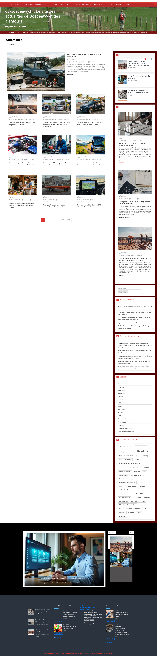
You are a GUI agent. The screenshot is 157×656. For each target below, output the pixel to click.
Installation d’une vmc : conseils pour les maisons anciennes (70, 614)
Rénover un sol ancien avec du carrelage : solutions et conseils (132, 32)
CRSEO (94, 607)
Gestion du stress (137, 475)
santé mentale (135, 501)
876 (58, 637)
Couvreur (137, 459)
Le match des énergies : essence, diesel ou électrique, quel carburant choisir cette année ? (56, 125)
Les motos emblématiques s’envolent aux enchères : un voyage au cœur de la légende (122, 630)
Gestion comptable (123, 475)
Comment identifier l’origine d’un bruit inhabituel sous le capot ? (56, 164)
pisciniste (139, 493)
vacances (122, 512)
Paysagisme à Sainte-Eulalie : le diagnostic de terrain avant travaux (41, 32)
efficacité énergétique (134, 467)
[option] (41, 32)
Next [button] (131, 533)
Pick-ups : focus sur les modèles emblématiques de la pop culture (54, 206)
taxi (120, 508)
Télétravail (147, 508)
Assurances (121, 387)
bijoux (137, 455)
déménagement (122, 467)
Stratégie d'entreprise (127, 505)
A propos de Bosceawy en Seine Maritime (31, 4)
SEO (144, 501)
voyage (131, 512)
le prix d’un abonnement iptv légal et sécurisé (132, 323)
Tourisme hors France (125, 428)
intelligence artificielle (127, 482)
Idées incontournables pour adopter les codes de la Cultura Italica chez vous (64, 578)
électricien (122, 516)
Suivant (69, 219)
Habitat (70, 4)
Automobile (70, 74)
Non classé (121, 409)
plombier (147, 497)
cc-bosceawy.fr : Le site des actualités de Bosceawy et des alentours (32, 16)
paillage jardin (122, 493)
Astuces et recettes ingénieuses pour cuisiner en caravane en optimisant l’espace (21, 205)
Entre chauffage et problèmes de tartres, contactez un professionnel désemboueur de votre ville (135, 345)
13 (63, 219)
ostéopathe (139, 489)
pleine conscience (124, 497)
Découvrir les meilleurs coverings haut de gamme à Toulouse (22, 124)
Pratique (53, 4)
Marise (73, 59)
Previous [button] (112, 533)
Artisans (121, 161)
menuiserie (142, 486)
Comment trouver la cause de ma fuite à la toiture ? (121, 614)
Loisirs (118, 4)
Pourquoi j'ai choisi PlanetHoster (89, 611)
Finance (120, 396)
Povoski (16, 116)
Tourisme (109, 4)
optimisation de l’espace (126, 490)
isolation (121, 486)
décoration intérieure (129, 463)
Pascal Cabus (51, 157)
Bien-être (142, 451)
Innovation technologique (126, 479)
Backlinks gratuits (85, 607)
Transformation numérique (132, 508)
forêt (144, 471)
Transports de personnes (126, 431)
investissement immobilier (144, 482)
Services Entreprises (83, 4)
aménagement (141, 447)
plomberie (137, 497)
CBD (120, 459)
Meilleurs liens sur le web (88, 606)
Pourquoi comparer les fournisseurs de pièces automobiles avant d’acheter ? (22, 164)
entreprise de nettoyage (124, 471)
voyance (139, 512)
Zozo (15, 157)
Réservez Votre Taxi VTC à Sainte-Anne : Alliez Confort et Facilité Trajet (90, 124)
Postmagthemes (107, 653)
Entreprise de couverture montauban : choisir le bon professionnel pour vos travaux (87, 32)
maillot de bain (131, 486)
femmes (137, 471)
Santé (62, 4)
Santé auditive (123, 501)
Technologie (122, 422)
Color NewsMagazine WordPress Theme (87, 653)
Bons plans (98, 4)
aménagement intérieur (126, 452)
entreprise (146, 467)
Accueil (9, 4)
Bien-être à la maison (126, 455)
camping (145, 455)
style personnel (142, 505)
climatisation (128, 459)
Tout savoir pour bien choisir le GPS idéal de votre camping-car (89, 206)
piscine (130, 493)
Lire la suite (58, 621)
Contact (127, 4)
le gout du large (85, 609)
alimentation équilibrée (126, 447)
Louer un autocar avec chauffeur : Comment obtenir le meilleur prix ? (88, 164)
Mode (120, 406)
